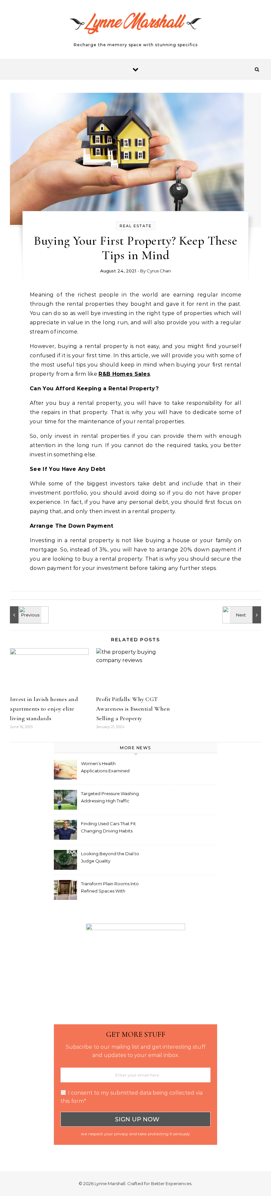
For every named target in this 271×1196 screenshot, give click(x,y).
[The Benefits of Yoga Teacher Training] (25, 614)
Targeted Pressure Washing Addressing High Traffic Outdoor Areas (110, 798)
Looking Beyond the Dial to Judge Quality (110, 857)
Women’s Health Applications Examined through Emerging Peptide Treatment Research (109, 768)
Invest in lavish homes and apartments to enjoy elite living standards (44, 708)
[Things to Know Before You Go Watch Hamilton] (246, 614)
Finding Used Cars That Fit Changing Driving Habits (108, 827)
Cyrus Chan (159, 270)
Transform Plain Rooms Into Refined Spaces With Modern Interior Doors (110, 888)
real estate (136, 226)
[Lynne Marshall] (135, 26)
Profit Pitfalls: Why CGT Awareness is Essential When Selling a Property (133, 708)
